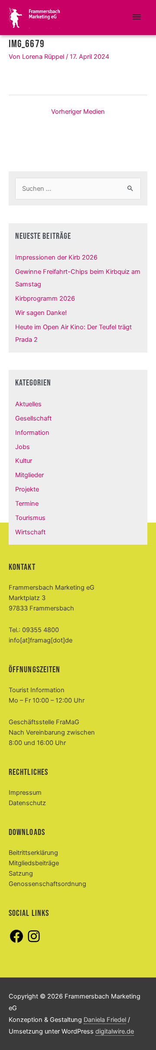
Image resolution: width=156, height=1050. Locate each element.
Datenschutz (27, 803)
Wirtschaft (30, 532)
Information (32, 433)
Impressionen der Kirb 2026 (56, 257)
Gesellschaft (33, 418)
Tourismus (30, 518)
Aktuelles (28, 404)
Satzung (21, 873)
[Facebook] (16, 942)
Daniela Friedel (105, 1020)
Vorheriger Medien (78, 112)
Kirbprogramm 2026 (45, 298)
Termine (27, 503)
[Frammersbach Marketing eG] (35, 17)
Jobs (22, 447)
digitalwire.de (114, 1031)
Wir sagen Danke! (41, 313)
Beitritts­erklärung (33, 853)
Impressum (25, 792)
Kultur (23, 461)
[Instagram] (34, 942)
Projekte (27, 489)
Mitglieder (29, 475)
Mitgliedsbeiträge (34, 863)
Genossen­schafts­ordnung (47, 884)
